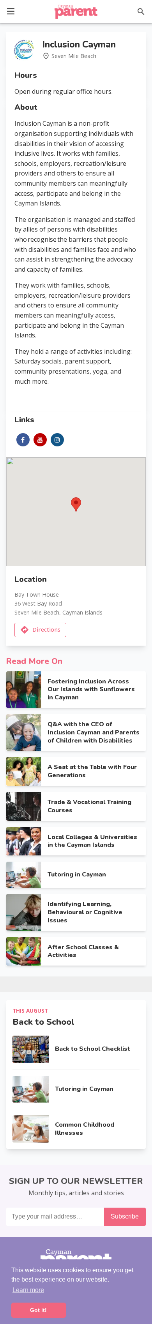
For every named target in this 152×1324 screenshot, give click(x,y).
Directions (46, 629)
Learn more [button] (28, 1290)
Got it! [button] (38, 1310)
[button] (10, 10)
